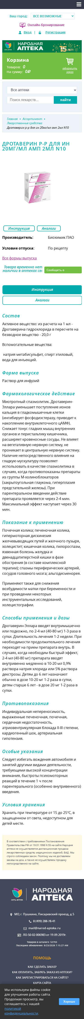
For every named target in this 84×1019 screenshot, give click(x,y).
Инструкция (19, 228)
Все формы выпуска (19, 258)
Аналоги (49, 228)
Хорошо (69, 1001)
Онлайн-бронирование (46, 25)
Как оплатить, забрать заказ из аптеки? (42, 972)
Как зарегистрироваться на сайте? (42, 977)
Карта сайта (42, 983)
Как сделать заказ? (42, 967)
